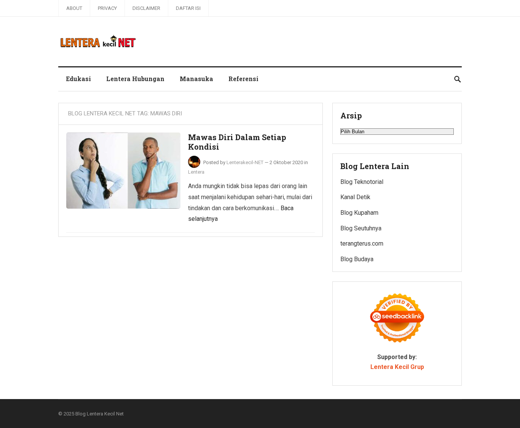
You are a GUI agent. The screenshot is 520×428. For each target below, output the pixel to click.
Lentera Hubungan (135, 79)
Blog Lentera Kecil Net (99, 414)
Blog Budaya (356, 259)
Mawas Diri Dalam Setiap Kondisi (237, 142)
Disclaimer (146, 8)
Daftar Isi (188, 8)
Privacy (107, 8)
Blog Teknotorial (361, 181)
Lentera (196, 172)
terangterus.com (361, 243)
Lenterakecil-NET (245, 162)
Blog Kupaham (359, 212)
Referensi (243, 79)
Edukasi (78, 79)
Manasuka (196, 79)
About (74, 8)
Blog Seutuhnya (360, 228)
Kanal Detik (355, 197)
